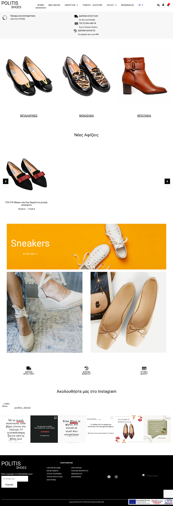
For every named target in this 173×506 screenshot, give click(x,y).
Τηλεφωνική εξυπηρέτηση (22, 16)
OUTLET (110, 5)
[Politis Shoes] (140, 5)
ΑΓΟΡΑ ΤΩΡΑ (29, 254)
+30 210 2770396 (17, 19)
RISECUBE (101, 502)
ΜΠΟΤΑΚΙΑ (144, 115)
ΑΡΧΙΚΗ (40, 5)
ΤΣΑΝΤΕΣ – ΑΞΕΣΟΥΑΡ (92, 5)
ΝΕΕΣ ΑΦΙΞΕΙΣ (54, 5)
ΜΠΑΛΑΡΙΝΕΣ (29, 115)
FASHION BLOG (127, 5)
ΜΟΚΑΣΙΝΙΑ (86, 115)
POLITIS (11, 4)
